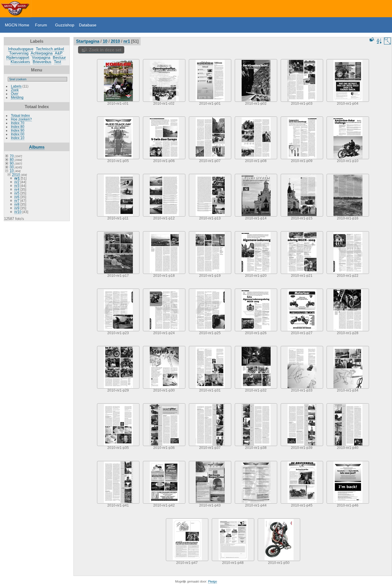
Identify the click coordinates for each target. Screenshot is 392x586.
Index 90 (17, 130)
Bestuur (59, 57)
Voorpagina (41, 57)
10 (12, 171)
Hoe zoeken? (21, 119)
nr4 (17, 189)
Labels (16, 86)
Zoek (15, 90)
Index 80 (17, 127)
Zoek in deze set (105, 49)
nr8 (17, 204)
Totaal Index (20, 115)
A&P (59, 53)
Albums (36, 147)
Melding (17, 97)
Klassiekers (20, 62)
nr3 (17, 186)
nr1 (17, 178)
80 (12, 159)
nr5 (17, 193)
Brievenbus (42, 62)
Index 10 (17, 138)
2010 (16, 174)
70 (12, 156)
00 (12, 167)
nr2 (17, 182)
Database (87, 25)
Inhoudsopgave (20, 49)
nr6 (17, 197)
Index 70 (17, 123)
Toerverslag (18, 53)
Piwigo (212, 581)
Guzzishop (64, 25)
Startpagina (87, 41)
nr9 (17, 208)
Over (14, 94)
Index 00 (17, 134)
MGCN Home (17, 25)
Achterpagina (42, 53)
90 (12, 163)
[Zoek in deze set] (371, 39)
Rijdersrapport (17, 57)
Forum (41, 25)
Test (57, 62)
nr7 (17, 201)
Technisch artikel (50, 49)
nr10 (18, 212)
